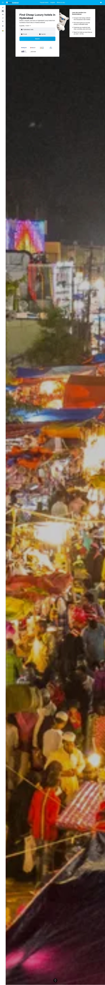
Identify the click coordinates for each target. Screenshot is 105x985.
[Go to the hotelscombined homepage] (12, 2)
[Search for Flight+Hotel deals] (3, 18)
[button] (3, 2)
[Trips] (3, 26)
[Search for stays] (3, 11)
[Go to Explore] (3, 21)
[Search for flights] (3, 7)
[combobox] (25, 25)
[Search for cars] (3, 14)
